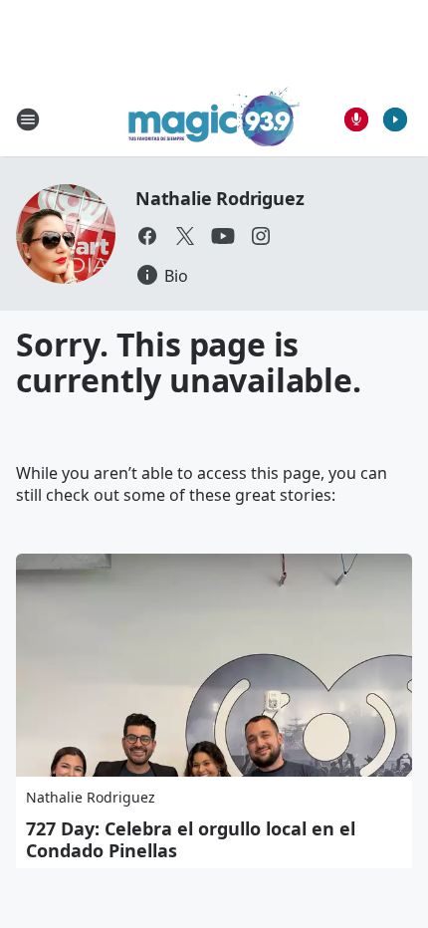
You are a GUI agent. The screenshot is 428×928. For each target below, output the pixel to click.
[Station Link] (214, 119)
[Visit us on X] (185, 236)
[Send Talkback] (356, 119)
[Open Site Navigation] (28, 119)
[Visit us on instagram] (261, 236)
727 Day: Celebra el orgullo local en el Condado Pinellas (190, 839)
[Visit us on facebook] (147, 236)
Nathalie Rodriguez (219, 198)
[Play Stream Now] (395, 119)
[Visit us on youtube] (223, 236)
